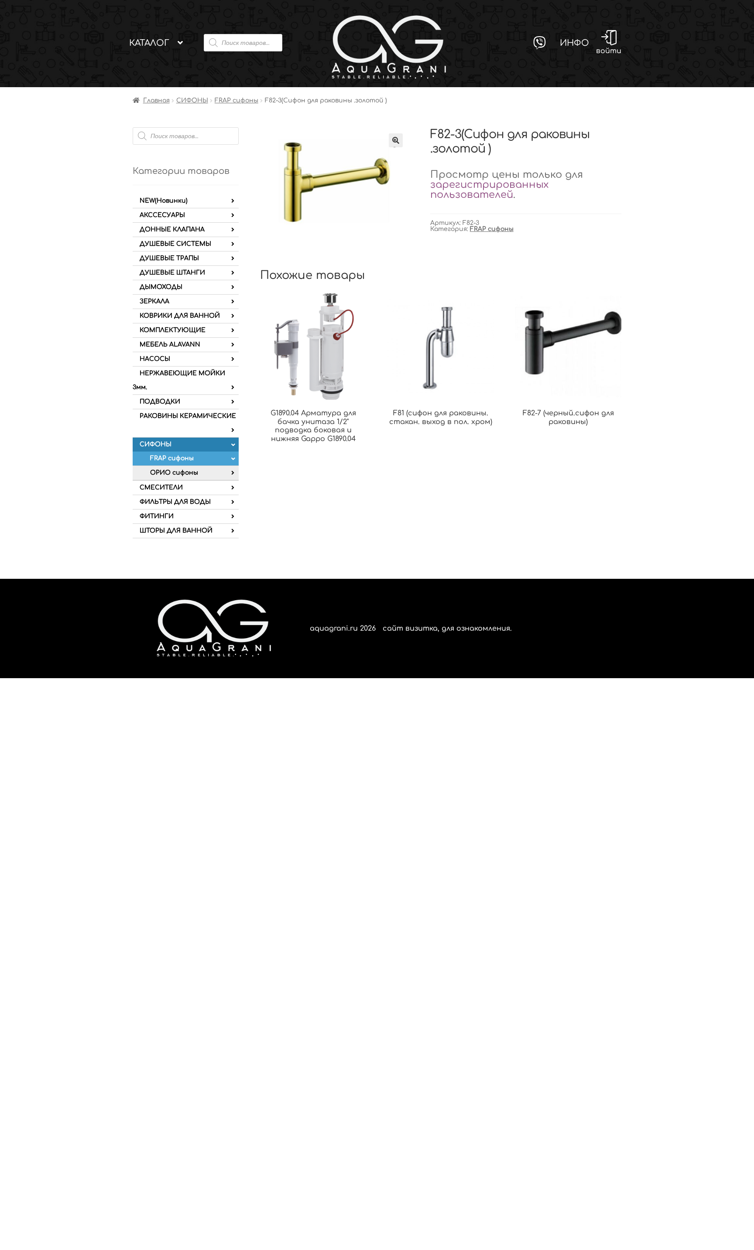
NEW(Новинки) (164, 200)
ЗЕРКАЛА (154, 301)
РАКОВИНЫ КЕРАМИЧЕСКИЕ (188, 416)
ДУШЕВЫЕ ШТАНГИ (172, 272)
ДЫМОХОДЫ (161, 287)
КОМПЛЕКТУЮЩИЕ (173, 330)
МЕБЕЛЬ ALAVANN (170, 344)
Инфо (574, 43)
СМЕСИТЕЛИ (161, 487)
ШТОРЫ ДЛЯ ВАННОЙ (176, 530)
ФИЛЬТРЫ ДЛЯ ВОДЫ (175, 502)
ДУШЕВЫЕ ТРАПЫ (169, 258)
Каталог (149, 43)
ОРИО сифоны (174, 472)
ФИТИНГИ (157, 516)
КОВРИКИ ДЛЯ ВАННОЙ (180, 315)
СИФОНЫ (192, 100)
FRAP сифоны (236, 100)
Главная (156, 100)
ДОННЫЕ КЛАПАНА (172, 229)
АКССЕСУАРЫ (162, 215)
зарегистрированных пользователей (489, 189)
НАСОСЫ (155, 359)
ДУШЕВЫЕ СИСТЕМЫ (175, 244)
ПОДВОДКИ (160, 401)
